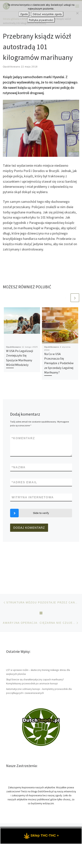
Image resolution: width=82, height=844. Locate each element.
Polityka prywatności (41, 19)
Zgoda (24, 14)
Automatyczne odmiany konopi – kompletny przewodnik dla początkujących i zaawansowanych (39, 691)
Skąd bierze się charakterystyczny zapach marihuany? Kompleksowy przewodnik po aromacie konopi (35, 681)
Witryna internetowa (33, 497)
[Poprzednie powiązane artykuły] (65, 297)
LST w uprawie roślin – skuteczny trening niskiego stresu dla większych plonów (38, 672)
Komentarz (23, 438)
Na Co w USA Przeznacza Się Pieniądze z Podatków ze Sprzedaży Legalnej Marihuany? (59, 363)
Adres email (24, 482)
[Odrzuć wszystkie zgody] (77, 13)
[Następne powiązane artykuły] (75, 297)
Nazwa (19, 467)
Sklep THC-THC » (45, 835)
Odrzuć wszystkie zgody (47, 14)
